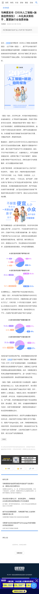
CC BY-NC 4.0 (31, 449)
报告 (26, 2)
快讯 (11, 2)
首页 (6, 2)
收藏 (7, 468)
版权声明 (3, 449)
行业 (16, 2)
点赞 (19, 468)
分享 (31, 468)
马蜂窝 (8, 43)
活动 (31, 2)
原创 (21, 2)
